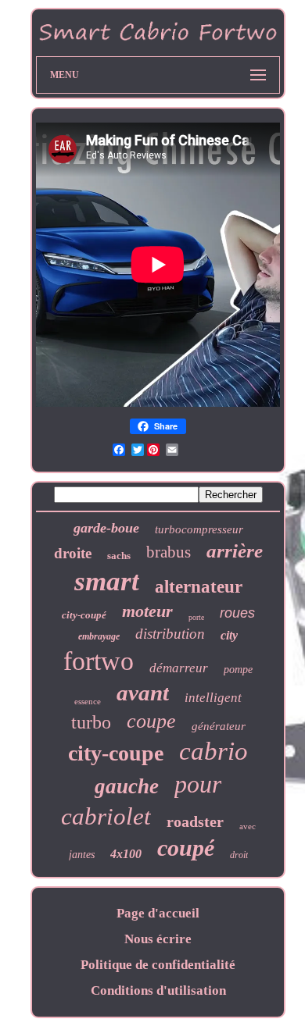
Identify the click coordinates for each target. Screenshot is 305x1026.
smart (106, 581)
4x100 (126, 853)
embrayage (99, 636)
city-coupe (115, 753)
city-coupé (84, 615)
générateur (219, 726)
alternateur (198, 587)
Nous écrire (158, 939)
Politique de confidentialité (158, 964)
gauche (127, 786)
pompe (238, 669)
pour (197, 784)
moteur (147, 611)
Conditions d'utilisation (158, 990)
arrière (234, 550)
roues (237, 613)
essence (87, 701)
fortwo (98, 661)
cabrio (213, 751)
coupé (185, 847)
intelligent (213, 697)
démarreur (178, 668)
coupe (151, 721)
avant (143, 692)
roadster (195, 821)
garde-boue (106, 528)
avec (247, 826)
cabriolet (106, 816)
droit (239, 855)
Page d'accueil (158, 913)
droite (73, 553)
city (229, 635)
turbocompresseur (199, 529)
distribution (170, 633)
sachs (119, 555)
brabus (168, 552)
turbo (91, 722)
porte (196, 617)
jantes (82, 854)
